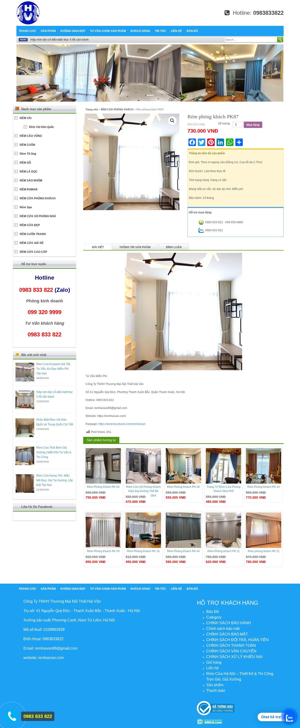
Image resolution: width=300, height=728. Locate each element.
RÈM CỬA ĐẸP (30, 225)
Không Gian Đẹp (72, 31)
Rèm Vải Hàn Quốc (41, 127)
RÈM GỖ (25, 162)
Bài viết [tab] (98, 247)
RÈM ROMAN (29, 189)
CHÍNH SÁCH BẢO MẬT (227, 634)
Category (213, 617)
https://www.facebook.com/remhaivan (122, 424)
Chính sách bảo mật (223, 629)
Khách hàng (140, 31)
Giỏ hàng (213, 662)
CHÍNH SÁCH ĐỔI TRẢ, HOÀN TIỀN (237, 640)
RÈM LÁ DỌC (29, 171)
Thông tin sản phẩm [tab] (134, 247)
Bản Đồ (192, 31)
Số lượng (224, 123)
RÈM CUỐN (27, 144)
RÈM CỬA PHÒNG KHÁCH (117, 109)
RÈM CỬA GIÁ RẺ (32, 243)
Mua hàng (253, 125)
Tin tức (160, 31)
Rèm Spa (26, 207)
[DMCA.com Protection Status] (209, 721)
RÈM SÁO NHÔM (31, 180)
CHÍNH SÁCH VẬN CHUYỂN (231, 651)
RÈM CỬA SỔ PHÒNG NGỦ (38, 216)
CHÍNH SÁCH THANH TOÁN (231, 645)
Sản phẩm (48, 31)
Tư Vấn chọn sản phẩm (108, 31)
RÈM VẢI (25, 118)
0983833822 (268, 13)
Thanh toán (215, 691)
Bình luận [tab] (174, 247)
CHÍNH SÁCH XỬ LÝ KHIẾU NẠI (234, 657)
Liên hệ (176, 31)
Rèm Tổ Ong (28, 153)
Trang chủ (27, 31)
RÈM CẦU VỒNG (31, 136)
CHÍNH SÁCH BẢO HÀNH (228, 623)
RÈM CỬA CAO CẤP (33, 252)
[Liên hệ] (11, 715)
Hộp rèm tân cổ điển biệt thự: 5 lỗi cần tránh (59, 39)
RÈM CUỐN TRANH (33, 234)
